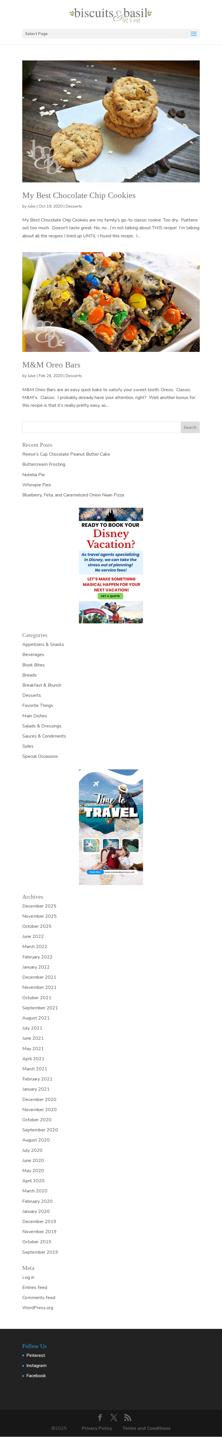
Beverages (33, 654)
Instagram (36, 1365)
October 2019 (36, 1242)
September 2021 (40, 1008)
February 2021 (37, 1079)
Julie (32, 206)
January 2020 (36, 1211)
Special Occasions (40, 756)
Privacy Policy (97, 1428)
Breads (29, 675)
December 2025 (39, 906)
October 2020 (36, 1120)
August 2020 (36, 1140)
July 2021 (32, 1028)
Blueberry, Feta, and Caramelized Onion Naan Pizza (73, 495)
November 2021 (39, 987)
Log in (28, 1277)
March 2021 (34, 1069)
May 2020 (33, 1171)
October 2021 (36, 998)
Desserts (74, 206)
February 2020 (37, 1201)
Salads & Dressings (42, 726)
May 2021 (33, 1049)
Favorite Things (37, 705)
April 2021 (33, 1059)
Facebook (36, 1376)
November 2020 (39, 1110)
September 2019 (40, 1252)
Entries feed (34, 1287)
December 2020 (39, 1099)
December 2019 (39, 1221)
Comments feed (38, 1297)
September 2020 (40, 1130)
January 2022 (36, 967)
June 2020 (33, 1160)
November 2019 (39, 1232)
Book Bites (33, 665)
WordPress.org (37, 1308)
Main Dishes (34, 716)
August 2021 (36, 1018)
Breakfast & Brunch (41, 685)
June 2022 (33, 936)
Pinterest (35, 1355)
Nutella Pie (33, 475)
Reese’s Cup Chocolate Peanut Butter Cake (66, 454)
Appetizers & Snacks (43, 644)
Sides (28, 746)
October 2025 (36, 926)
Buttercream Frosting (43, 464)
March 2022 (34, 946)
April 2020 (33, 1181)
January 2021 (36, 1089)
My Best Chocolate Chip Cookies (79, 195)
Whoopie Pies (36, 485)
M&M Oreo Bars (51, 364)
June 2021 (33, 1038)
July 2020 (32, 1150)
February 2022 (37, 957)
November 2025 (39, 916)
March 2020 (34, 1191)
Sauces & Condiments (44, 736)
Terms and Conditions (147, 1428)
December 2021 (39, 977)
